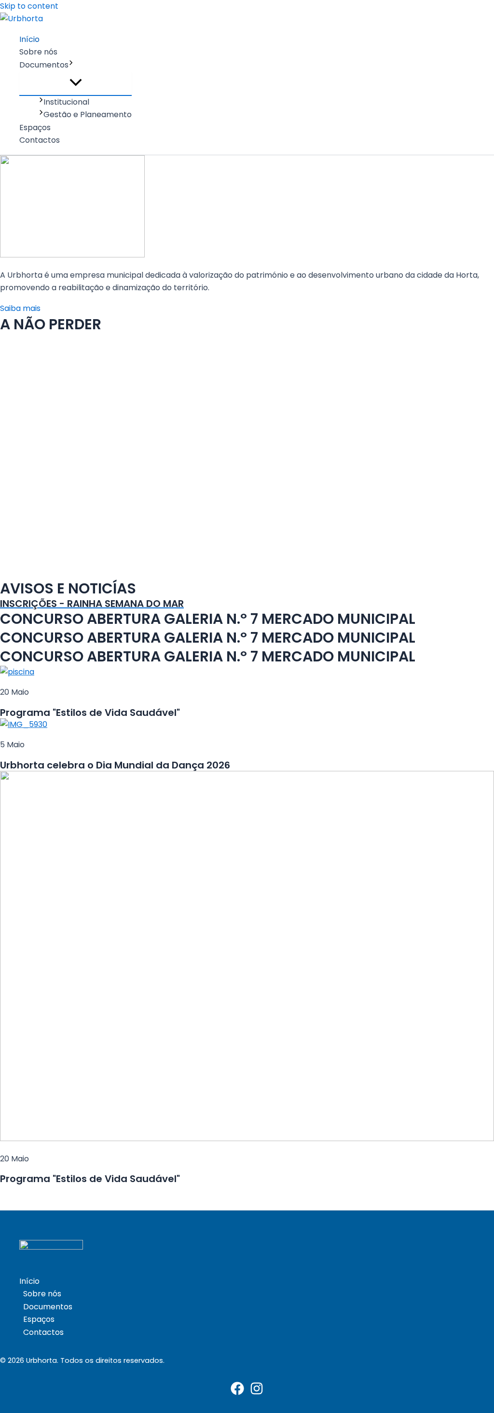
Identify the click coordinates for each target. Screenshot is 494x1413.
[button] (71, 65)
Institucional (66, 102)
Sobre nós (38, 51)
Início (29, 39)
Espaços (35, 127)
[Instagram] (256, 1392)
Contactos (39, 140)
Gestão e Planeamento (87, 114)
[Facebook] (237, 1392)
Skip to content (29, 6)
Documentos (44, 64)
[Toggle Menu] (75, 83)
